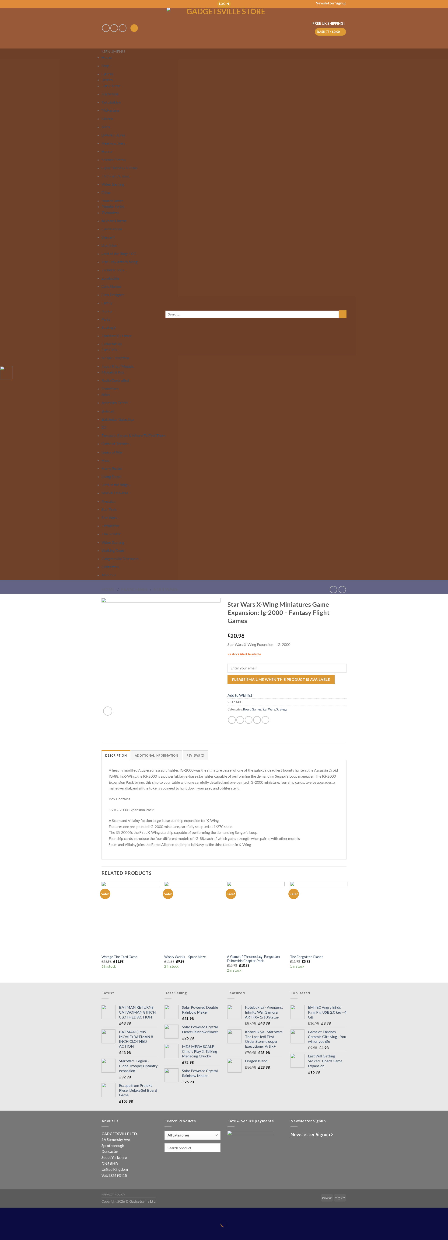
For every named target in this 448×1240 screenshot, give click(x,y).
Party (106, 319)
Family (107, 303)
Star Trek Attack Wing (120, 262)
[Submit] (342, 314)
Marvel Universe (115, 493)
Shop (105, 65)
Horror (107, 151)
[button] (113, 51)
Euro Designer (113, 294)
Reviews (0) (195, 755)
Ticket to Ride (113, 270)
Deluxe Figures (113, 135)
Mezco (107, 118)
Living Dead (111, 476)
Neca (106, 127)
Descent (108, 237)
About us (109, 575)
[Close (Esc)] (4, 1212)
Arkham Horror (114, 220)
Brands (107, 79)
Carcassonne (112, 229)
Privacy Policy (113, 1194)
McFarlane (110, 110)
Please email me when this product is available (281, 679)
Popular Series (113, 206)
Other (106, 192)
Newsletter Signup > (311, 1134)
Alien (106, 394)
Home (107, 57)
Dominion (109, 245)
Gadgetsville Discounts (120, 558)
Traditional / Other (117, 335)
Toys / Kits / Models (118, 366)
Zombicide (110, 278)
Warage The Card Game (119, 957)
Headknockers (113, 143)
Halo (105, 460)
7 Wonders (110, 212)
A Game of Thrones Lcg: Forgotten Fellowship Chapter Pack (253, 959)
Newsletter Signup (331, 3)
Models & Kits (113, 372)
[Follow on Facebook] (106, 28)
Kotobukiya (111, 102)
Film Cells (109, 349)
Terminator (110, 525)
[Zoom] (107, 711)
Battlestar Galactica (118, 419)
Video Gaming (113, 184)
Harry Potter (112, 468)
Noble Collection (115, 358)
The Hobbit (111, 534)
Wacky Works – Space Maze (185, 957)
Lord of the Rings (115, 484)
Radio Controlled (115, 380)
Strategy (108, 327)
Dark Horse (111, 85)
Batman (108, 411)
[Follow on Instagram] (114, 28)
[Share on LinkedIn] (265, 720)
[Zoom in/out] (18, 1212)
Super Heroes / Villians (120, 168)
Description (116, 755)
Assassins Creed (114, 402)
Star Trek (109, 509)
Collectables (112, 344)
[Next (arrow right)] (18, 1232)
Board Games (112, 200)
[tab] (116, 755)
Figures (107, 74)
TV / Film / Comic (116, 176)
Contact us (110, 567)
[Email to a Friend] (248, 720)
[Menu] (134, 28)
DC (104, 427)
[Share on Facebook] (232, 720)
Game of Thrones (115, 443)
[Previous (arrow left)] (4, 1232)
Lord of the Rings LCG (119, 253)
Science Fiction (114, 159)
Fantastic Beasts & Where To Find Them (133, 435)
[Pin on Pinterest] (257, 720)
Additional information (156, 755)
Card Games (111, 286)
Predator (109, 501)
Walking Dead (113, 550)
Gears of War (112, 452)
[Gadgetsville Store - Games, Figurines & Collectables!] (224, 28)
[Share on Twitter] (240, 720)
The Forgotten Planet (306, 957)
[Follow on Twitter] (122, 28)
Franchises (110, 388)
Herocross (110, 94)
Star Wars (109, 517)
